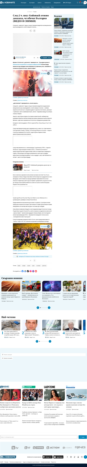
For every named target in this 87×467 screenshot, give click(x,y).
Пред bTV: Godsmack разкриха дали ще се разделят (37, 166)
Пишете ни (53, 462)
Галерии (34, 11)
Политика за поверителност (16, 462)
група (33, 265)
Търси (82, 437)
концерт (23, 265)
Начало (30, 11)
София (19, 265)
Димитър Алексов (22, 100)
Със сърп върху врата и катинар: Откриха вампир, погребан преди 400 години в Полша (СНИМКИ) (12, 333)
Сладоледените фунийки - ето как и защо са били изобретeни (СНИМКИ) (54, 423)
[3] (79, 2)
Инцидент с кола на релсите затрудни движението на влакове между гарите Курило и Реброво (68, 41)
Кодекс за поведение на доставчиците (31, 462)
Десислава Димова (21, 57)
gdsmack (44, 265)
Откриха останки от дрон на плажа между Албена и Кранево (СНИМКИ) (63, 78)
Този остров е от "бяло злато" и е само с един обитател (9, 422)
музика (28, 265)
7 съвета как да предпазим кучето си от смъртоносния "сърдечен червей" (71, 295)
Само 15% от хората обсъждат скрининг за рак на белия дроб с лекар (75, 415)
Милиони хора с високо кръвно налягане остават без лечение (75, 405)
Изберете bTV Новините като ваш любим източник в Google (33, 256)
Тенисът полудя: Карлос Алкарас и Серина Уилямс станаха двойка (31, 421)
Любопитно (48, 2)
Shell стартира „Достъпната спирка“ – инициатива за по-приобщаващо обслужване (68, 54)
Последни (23, 2)
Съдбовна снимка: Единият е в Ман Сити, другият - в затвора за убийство (32, 413)
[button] (38, 307)
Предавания (57, 2)
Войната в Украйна (46, 7)
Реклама (6, 462)
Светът (39, 2)
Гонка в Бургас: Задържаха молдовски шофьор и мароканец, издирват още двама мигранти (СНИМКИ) (63, 32)
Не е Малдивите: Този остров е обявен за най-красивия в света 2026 (10, 415)
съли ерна (38, 265)
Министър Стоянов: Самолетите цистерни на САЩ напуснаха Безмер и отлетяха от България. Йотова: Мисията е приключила (72, 333)
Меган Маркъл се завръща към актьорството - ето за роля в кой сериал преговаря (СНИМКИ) (54, 405)
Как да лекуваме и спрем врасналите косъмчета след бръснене (76, 422)
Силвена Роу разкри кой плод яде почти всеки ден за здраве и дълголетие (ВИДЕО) (53, 415)
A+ (38, 57)
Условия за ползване (45, 462)
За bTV (1, 462)
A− (34, 57)
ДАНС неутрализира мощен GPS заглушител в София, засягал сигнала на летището (52, 333)
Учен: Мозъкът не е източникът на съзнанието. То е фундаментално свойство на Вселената (51, 295)
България (32, 2)
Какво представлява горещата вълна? (62, 63)
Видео (52, 7)
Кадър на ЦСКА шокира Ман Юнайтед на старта (31, 404)
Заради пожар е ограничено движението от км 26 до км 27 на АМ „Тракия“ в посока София (63, 71)
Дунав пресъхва (36, 7)
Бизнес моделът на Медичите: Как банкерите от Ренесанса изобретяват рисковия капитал (10, 405)
